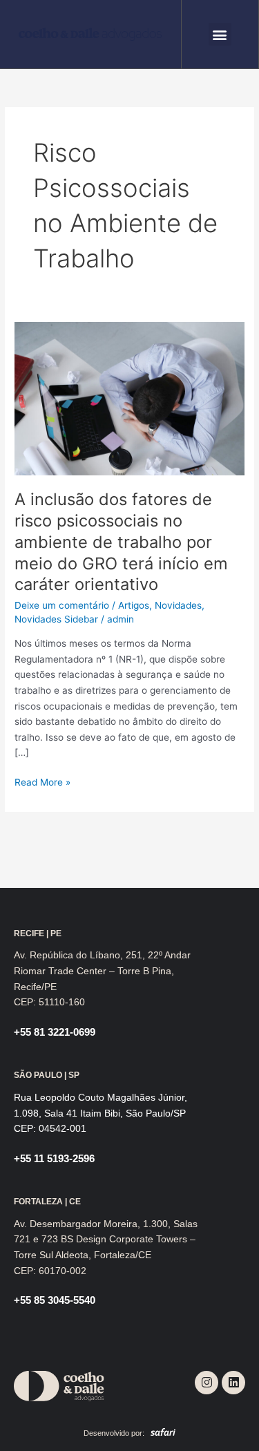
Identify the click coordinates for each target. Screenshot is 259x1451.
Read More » (42, 781)
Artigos (133, 605)
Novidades (178, 605)
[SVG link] (90, 34)
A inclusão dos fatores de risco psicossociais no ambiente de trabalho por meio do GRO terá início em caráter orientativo (121, 541)
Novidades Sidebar (56, 619)
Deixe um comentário (62, 605)
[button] (220, 34)
